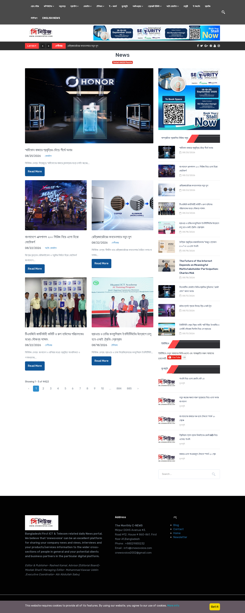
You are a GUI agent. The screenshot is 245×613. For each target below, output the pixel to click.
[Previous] (42, 46)
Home (176, 533)
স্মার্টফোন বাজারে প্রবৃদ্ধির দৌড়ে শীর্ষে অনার (48, 150)
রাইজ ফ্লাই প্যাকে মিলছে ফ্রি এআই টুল (195, 306)
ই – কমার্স (113, 6)
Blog (176, 525)
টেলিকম (99, 6)
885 (129, 388)
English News (51, 18)
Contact (178, 529)
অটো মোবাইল (171, 6)
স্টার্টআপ (34, 18)
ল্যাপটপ (73, 6)
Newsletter (180, 537)
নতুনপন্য (62, 6)
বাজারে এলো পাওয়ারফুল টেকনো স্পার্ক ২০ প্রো (197, 453)
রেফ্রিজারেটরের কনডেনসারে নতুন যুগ (82, 45)
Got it (214, 606)
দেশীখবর (58, 45)
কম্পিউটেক (48, 6)
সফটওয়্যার (137, 6)
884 (119, 388)
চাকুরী (186, 6)
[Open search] (223, 12)
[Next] (48, 46)
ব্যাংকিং (207, 6)
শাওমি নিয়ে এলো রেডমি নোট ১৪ (191, 378)
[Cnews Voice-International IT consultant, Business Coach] (41, 522)
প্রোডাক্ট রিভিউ (154, 6)
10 (102, 388)
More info (173, 605)
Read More (35, 171)
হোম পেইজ (35, 6)
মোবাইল (87, 6)
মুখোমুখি (125, 6)
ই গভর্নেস (196, 6)
